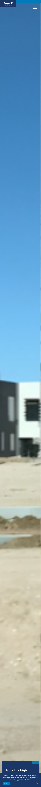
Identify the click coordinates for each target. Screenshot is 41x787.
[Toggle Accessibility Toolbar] (37, 783)
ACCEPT (6, 783)
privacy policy (29, 777)
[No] (39, 780)
